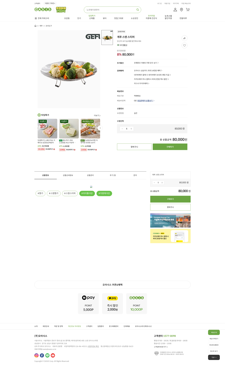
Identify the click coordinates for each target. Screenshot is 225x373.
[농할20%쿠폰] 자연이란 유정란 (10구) (89, 141)
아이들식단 (88, 193)
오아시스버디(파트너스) (143, 326)
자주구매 (176, 3)
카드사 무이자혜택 (141, 83)
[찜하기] (184, 45)
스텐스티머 (71, 193)
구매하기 (170, 147)
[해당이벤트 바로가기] (88, 294)
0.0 (123, 45)
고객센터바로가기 (160, 347)
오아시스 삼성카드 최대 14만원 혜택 (147, 71)
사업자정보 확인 (93, 346)
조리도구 (49, 26)
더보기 (96, 115)
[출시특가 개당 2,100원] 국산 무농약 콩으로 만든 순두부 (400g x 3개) (68, 141)
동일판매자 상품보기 (145, 101)
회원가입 (167, 3)
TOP (213, 357)
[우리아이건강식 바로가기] (61, 9)
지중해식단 (105, 193)
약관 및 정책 (58, 326)
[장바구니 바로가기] (188, 10)
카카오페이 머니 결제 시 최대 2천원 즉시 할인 (150, 79)
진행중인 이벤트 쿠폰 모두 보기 (145, 63)
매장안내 (46, 326)
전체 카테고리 (43, 18)
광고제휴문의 (113, 326)
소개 (36, 326)
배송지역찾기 (214, 339)
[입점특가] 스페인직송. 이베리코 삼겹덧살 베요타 (46, 141)
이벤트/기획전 (49, 3)
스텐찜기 (54, 193)
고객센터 (37, 3)
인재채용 (127, 326)
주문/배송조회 (186, 3)
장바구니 (134, 147)
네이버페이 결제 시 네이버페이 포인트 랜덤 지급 (151, 75)
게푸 (41, 26)
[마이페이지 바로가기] (175, 10)
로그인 (159, 3)
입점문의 (101, 326)
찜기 (41, 193)
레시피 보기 (214, 351)
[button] (100, 128)
